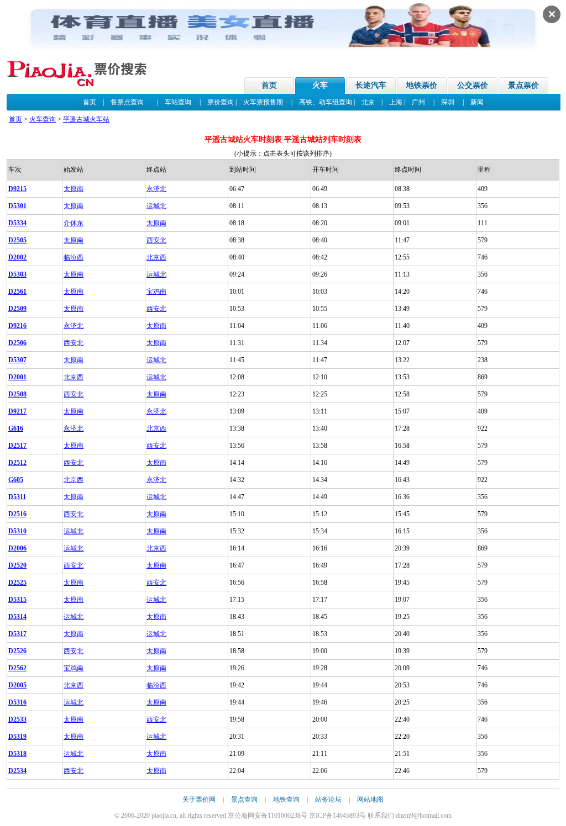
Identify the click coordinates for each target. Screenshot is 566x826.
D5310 (17, 531)
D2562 (17, 668)
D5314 (17, 617)
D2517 (17, 445)
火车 (320, 85)
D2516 (17, 514)
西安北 (156, 240)
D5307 (17, 360)
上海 (395, 102)
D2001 (17, 377)
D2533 (17, 719)
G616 (15, 428)
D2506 (17, 343)
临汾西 (73, 257)
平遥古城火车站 (86, 119)
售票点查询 (127, 102)
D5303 (17, 274)
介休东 (73, 223)
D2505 (17, 240)
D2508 (17, 394)
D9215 (17, 189)
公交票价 (472, 85)
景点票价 (523, 85)
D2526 (17, 651)
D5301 (17, 206)
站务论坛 (328, 799)
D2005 (17, 685)
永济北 (156, 189)
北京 (368, 102)
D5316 (17, 702)
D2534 (17, 771)
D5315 (17, 599)
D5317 (17, 634)
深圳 (447, 102)
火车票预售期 (263, 102)
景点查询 (244, 799)
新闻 (477, 102)
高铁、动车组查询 (325, 102)
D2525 (17, 582)
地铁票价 (421, 85)
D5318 (17, 754)
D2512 (17, 463)
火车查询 (42, 119)
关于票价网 (199, 799)
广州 (418, 102)
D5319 (17, 736)
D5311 (17, 497)
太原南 (73, 189)
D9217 (17, 411)
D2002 (17, 257)
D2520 (17, 565)
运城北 (156, 206)
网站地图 (370, 799)
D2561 (17, 291)
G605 (15, 480)
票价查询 (220, 102)
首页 (269, 85)
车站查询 (178, 102)
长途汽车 (370, 85)
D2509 (17, 309)
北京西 (156, 257)
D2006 (17, 548)
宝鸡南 (156, 291)
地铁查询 (286, 799)
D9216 (17, 326)
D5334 (17, 223)
